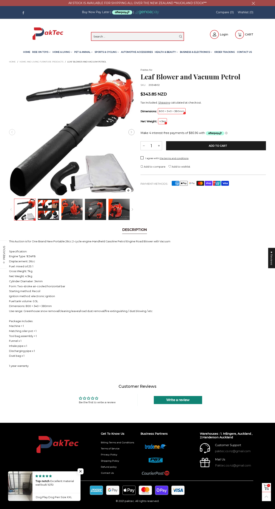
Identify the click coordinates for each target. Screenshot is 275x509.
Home (26, 52)
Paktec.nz (146, 69)
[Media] (128, 191)
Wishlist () (245, 12)
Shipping (164, 102)
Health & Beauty (165, 52)
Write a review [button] (177, 400)
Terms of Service (110, 448)
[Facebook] (23, 12)
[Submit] (180, 36)
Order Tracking (224, 52)
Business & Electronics (195, 52)
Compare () (225, 12)
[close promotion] (253, 3)
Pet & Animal (82, 52)
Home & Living (62, 52)
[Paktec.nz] (48, 34)
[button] (12, 132)
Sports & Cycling (106, 52)
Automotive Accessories (137, 52)
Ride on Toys (40, 52)
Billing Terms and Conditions (117, 442)
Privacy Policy (109, 454)
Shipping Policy (110, 460)
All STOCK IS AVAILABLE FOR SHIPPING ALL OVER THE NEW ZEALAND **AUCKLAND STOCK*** (137, 3)
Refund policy (109, 466)
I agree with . (167, 158)
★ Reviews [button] (271, 258)
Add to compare (154, 166)
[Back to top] (266, 496)
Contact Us (244, 52)
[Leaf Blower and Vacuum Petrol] (71, 132)
